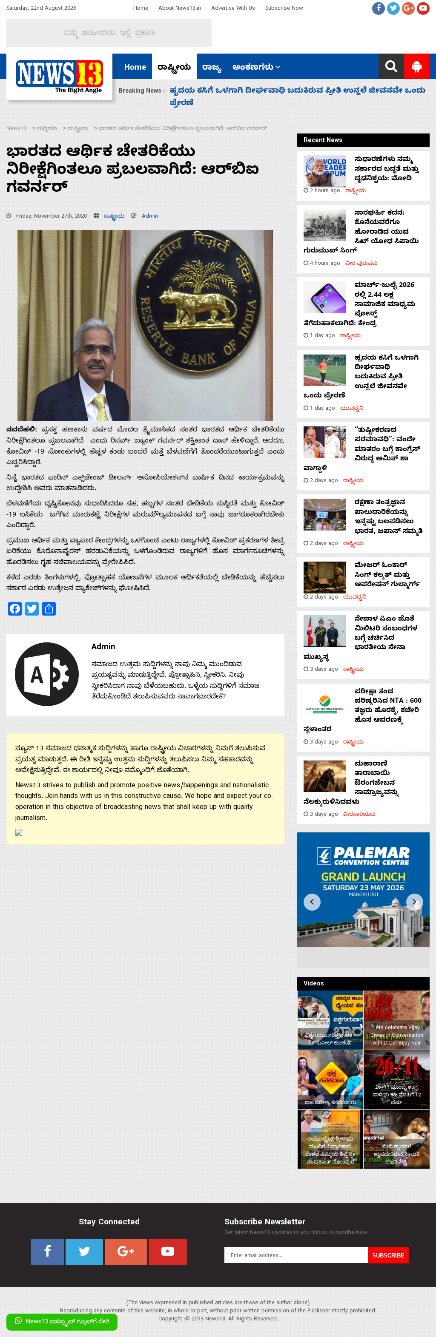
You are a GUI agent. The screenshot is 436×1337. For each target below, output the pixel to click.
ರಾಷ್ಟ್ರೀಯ (174, 68)
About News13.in (179, 9)
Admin (150, 217)
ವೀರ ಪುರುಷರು (361, 264)
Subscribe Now (284, 9)
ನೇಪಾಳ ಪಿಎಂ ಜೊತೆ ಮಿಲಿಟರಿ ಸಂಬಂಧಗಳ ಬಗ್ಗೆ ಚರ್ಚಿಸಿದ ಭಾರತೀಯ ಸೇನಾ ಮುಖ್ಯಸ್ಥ (360, 639)
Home (140, 9)
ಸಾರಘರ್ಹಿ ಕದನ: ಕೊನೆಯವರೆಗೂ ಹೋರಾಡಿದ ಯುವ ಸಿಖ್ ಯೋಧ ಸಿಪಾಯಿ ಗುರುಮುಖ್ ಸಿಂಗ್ (361, 233)
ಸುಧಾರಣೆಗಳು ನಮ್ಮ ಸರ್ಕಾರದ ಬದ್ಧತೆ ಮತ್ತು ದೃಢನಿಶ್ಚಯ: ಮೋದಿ (387, 170)
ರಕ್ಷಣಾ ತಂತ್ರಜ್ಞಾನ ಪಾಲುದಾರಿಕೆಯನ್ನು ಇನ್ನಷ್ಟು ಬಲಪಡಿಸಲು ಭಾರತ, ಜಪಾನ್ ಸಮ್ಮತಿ (389, 518)
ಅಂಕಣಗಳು (253, 68)
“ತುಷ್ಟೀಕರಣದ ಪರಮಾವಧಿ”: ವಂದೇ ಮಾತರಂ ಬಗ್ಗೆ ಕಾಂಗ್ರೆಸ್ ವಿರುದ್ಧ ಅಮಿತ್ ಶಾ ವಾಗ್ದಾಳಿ (362, 450)
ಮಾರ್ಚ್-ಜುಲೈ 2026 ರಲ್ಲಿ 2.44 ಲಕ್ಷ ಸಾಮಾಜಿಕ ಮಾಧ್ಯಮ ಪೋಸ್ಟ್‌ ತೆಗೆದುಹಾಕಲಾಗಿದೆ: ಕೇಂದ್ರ (360, 305)
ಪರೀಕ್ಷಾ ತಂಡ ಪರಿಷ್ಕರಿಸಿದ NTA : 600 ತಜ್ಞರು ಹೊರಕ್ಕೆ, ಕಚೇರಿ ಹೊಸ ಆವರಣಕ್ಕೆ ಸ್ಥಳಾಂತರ (363, 711)
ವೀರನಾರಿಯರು (359, 815)
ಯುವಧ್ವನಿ (352, 409)
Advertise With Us (233, 9)
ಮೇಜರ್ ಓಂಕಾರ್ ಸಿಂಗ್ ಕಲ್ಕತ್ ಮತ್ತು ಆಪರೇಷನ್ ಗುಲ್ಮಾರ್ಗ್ (388, 576)
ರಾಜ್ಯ (211, 68)
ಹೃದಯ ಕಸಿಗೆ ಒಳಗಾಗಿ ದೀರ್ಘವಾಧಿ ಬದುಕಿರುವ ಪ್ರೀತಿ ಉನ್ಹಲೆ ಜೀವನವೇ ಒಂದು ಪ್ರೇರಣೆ (361, 378)
